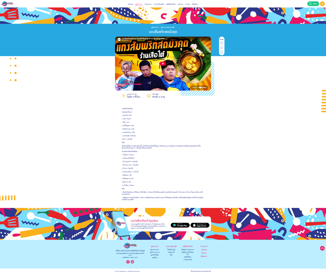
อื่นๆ (171, 255)
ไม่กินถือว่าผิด (171, 249)
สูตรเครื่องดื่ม (155, 255)
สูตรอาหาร (155, 27)
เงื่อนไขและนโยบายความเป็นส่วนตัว (201, 271)
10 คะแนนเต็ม (187, 259)
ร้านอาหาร (148, 4)
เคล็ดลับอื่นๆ (187, 257)
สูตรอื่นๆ (154, 257)
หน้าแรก (130, 4)
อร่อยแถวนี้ (171, 252)
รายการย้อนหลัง (171, 246)
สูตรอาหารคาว (155, 249)
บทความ (180, 4)
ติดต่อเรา (204, 256)
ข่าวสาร (187, 4)
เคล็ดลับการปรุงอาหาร (187, 249)
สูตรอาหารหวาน (155, 252)
